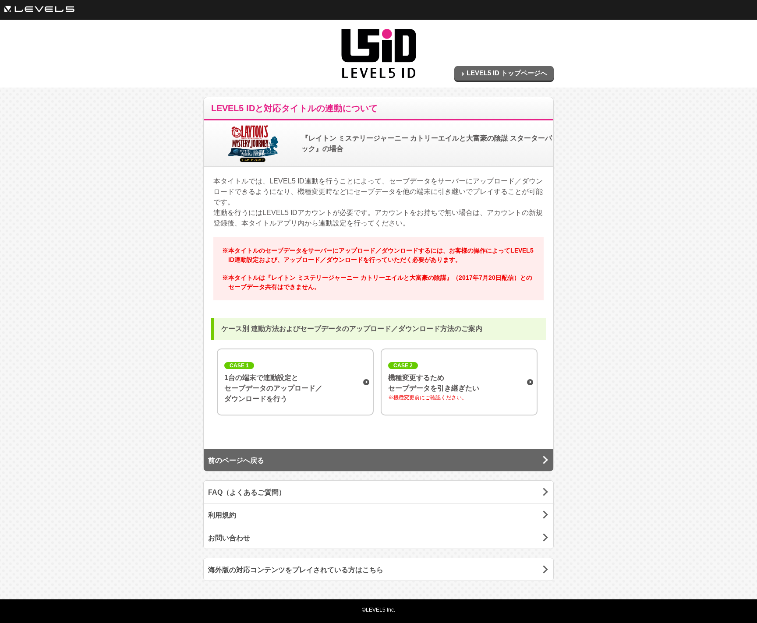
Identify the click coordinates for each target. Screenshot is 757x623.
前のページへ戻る (236, 460)
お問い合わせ (229, 538)
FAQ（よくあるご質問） (247, 492)
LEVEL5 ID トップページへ (507, 73)
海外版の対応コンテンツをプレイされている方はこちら (295, 570)
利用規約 (222, 515)
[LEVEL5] (39, 8)
